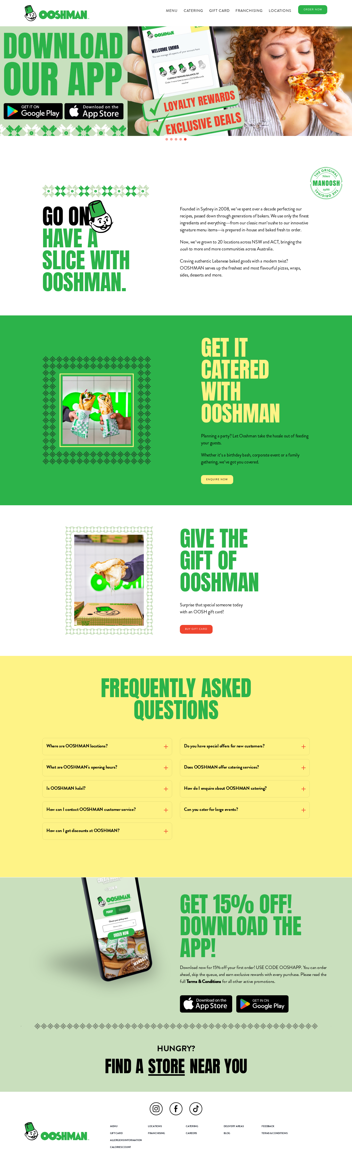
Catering (193, 10)
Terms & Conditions (204, 982)
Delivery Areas (234, 1126)
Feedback (268, 1126)
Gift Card (219, 10)
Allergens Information (126, 1140)
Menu (172, 10)
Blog (227, 1133)
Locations (280, 10)
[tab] (166, 139)
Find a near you (176, 1066)
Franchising (249, 10)
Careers (191, 1133)
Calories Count (120, 1147)
